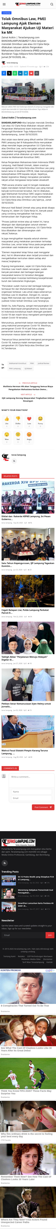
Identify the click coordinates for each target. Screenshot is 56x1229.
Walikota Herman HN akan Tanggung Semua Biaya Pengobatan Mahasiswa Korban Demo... (28, 388)
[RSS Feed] (14, 461)
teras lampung (18, 454)
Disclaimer (47, 959)
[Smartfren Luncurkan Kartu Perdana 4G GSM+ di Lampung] (9, 907)
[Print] (36, 73)
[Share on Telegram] (25, 73)
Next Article (26, 394)
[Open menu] (4, 4)
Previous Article (29, 383)
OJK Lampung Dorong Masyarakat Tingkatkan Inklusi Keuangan (28, 399)
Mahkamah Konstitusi (17, 363)
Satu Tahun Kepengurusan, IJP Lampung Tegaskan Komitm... (28, 564)
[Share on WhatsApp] (15, 73)
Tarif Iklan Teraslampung (33, 962)
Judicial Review (43, 363)
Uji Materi (28, 368)
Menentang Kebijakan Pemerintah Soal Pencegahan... (35, 891)
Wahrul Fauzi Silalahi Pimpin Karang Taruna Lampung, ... (25, 752)
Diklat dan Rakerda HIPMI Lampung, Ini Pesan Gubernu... (26, 518)
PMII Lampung (15, 368)
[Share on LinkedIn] (20, 73)
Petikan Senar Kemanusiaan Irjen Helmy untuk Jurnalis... (26, 705)
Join (50, 935)
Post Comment (41, 807)
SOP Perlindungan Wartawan (39, 956)
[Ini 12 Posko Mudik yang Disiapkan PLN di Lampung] (9, 880)
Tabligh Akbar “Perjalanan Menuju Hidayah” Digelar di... (25, 658)
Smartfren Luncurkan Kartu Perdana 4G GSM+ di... (36, 904)
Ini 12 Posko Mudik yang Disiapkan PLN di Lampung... (36, 878)
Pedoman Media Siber (31, 959)
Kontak (49, 962)
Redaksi (21, 956)
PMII (32, 363)
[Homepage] (28, 4)
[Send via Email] (31, 73)
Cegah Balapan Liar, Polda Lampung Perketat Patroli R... (25, 611)
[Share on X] (9, 73)
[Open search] (52, 4)
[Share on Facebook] (4, 73)
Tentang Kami (9, 956)
